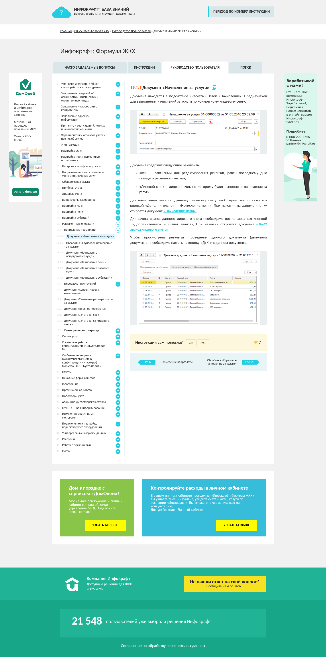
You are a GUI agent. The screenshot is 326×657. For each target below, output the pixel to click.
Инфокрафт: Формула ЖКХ (91, 31)
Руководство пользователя (131, 31)
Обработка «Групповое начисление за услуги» (222, 362)
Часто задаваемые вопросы (90, 67)
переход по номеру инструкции (241, 12)
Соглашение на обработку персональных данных (163, 646)
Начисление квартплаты (176, 362)
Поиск (245, 67)
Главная (66, 31)
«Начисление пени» (179, 211)
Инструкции (144, 67)
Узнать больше (105, 525)
